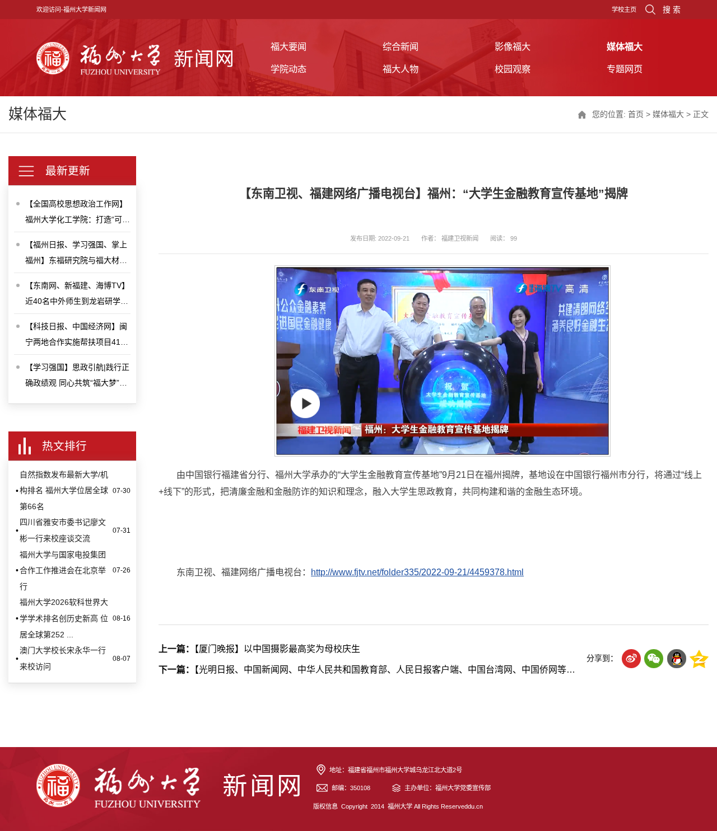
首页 (636, 114)
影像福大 (512, 46)
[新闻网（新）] (134, 57)
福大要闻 (288, 46)
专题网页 (624, 69)
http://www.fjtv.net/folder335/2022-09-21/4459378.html (417, 572)
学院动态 (288, 69)
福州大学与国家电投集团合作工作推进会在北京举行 (63, 570)
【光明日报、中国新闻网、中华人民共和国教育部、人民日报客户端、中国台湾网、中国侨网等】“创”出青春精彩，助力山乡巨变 (428, 669)
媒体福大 (624, 46)
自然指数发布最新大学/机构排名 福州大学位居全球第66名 (64, 490)
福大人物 (400, 69)
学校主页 (624, 9)
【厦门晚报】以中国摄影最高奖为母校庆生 (259, 649)
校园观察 (512, 69)
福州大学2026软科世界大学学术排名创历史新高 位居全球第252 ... (64, 618)
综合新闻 (400, 46)
